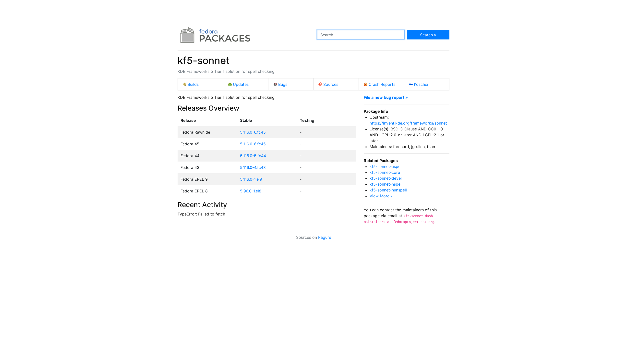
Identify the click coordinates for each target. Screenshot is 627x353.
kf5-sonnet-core (385, 172)
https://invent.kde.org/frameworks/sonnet (408, 123)
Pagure (324, 237)
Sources (330, 84)
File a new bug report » (386, 97)
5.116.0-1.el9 (251, 179)
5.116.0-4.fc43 (253, 167)
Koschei (421, 84)
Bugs (282, 84)
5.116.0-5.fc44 (253, 155)
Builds (193, 84)
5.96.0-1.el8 (250, 191)
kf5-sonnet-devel (386, 178)
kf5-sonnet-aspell (386, 166)
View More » (381, 195)
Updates (241, 84)
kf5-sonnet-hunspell (388, 190)
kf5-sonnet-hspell (386, 184)
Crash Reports (382, 84)
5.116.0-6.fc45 (253, 132)
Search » (428, 34)
